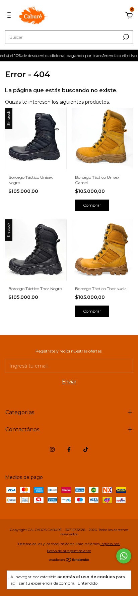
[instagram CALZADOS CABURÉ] (52, 449)
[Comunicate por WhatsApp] (123, 555)
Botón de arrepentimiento (69, 551)
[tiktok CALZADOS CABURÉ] (85, 449)
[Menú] (10, 16)
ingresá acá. (110, 544)
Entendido (87, 583)
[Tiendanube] (69, 560)
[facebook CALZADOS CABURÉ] (69, 449)
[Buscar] (125, 37)
